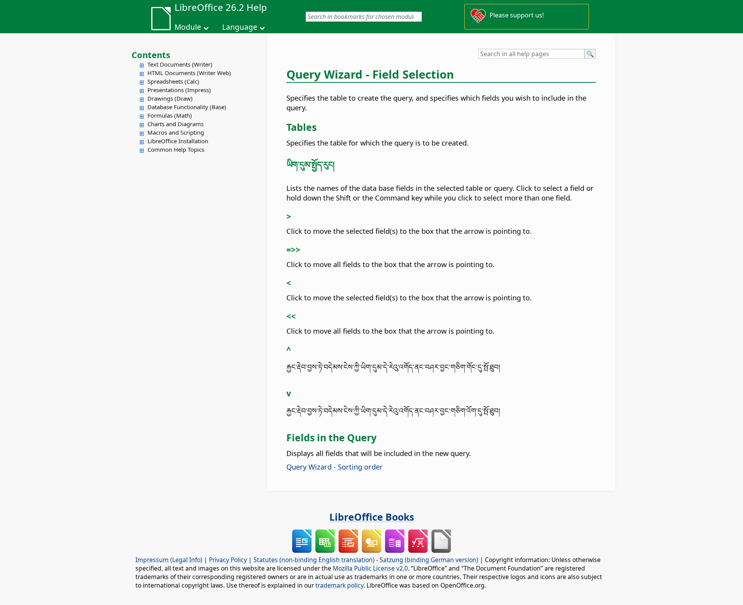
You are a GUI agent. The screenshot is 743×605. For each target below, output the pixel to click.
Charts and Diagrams (175, 124)
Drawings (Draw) (170, 98)
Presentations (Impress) (179, 90)
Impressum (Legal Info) (168, 559)
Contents (151, 54)
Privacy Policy (228, 559)
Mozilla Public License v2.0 (370, 568)
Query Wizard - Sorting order (334, 466)
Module (188, 27)
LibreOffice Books (371, 516)
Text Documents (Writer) (179, 64)
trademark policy (339, 585)
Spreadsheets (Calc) (173, 81)
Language (239, 27)
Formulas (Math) (169, 115)
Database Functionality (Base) (186, 107)
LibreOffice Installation (177, 141)
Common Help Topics (175, 149)
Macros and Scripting (175, 132)
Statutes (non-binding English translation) (314, 559)
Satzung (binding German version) (429, 559)
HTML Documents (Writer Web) (189, 73)
